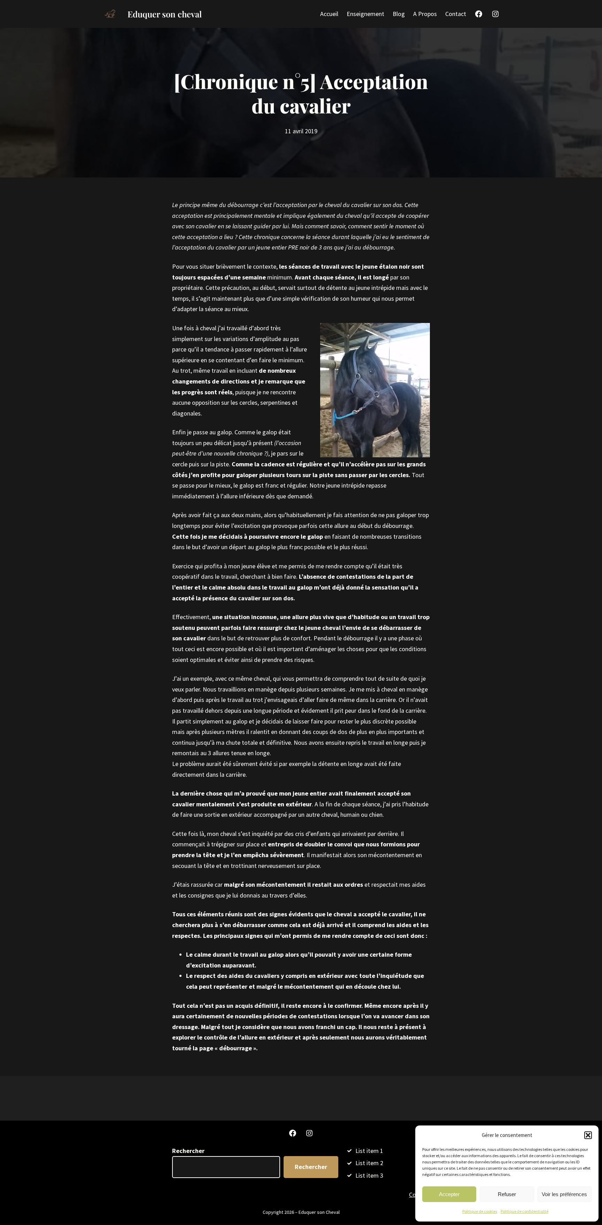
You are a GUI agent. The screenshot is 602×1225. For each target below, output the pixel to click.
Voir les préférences (564, 1194)
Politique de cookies (479, 1211)
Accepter (449, 1194)
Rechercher (188, 1151)
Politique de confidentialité (524, 1211)
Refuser (507, 1194)
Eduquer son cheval (165, 13)
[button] (588, 1135)
